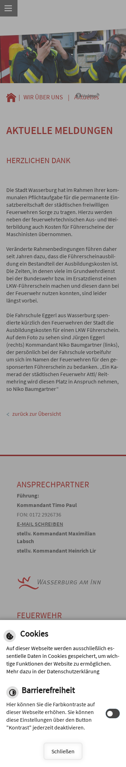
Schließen (63, 751)
